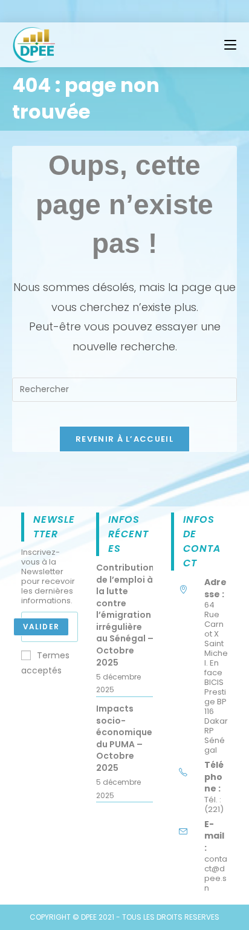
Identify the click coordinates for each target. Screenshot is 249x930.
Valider (41, 626)
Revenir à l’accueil (124, 439)
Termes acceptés (45, 662)
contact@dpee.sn (215, 873)
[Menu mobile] (230, 45)
